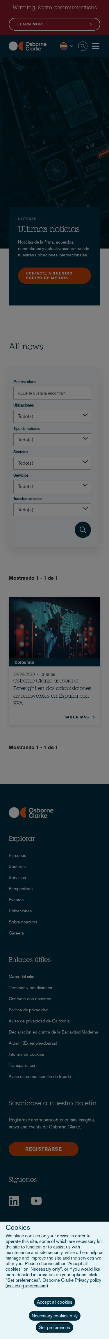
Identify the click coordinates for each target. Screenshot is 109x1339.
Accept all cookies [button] (54, 1302)
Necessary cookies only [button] (55, 1316)
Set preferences (54, 1327)
